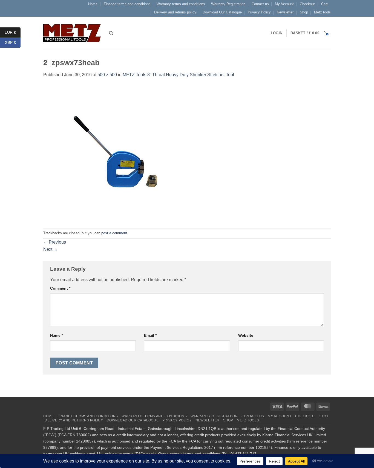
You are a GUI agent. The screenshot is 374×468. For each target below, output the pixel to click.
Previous (54, 242)
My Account (284, 4)
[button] (310, 33)
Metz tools (322, 12)
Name (56, 335)
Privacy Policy (259, 12)
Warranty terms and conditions (181, 4)
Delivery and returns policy (175, 12)
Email (150, 335)
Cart (324, 4)
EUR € (13, 32)
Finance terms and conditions (127, 4)
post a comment (114, 233)
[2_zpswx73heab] (111, 153)
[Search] (111, 33)
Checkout (307, 4)
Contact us (260, 4)
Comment (60, 288)
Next (50, 249)
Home (92, 4)
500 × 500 (107, 74)
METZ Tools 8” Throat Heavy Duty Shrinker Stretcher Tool (178, 74)
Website (245, 335)
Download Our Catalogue (222, 12)
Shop (304, 12)
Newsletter (285, 12)
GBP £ (13, 42)
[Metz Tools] (72, 33)
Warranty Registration (228, 4)
